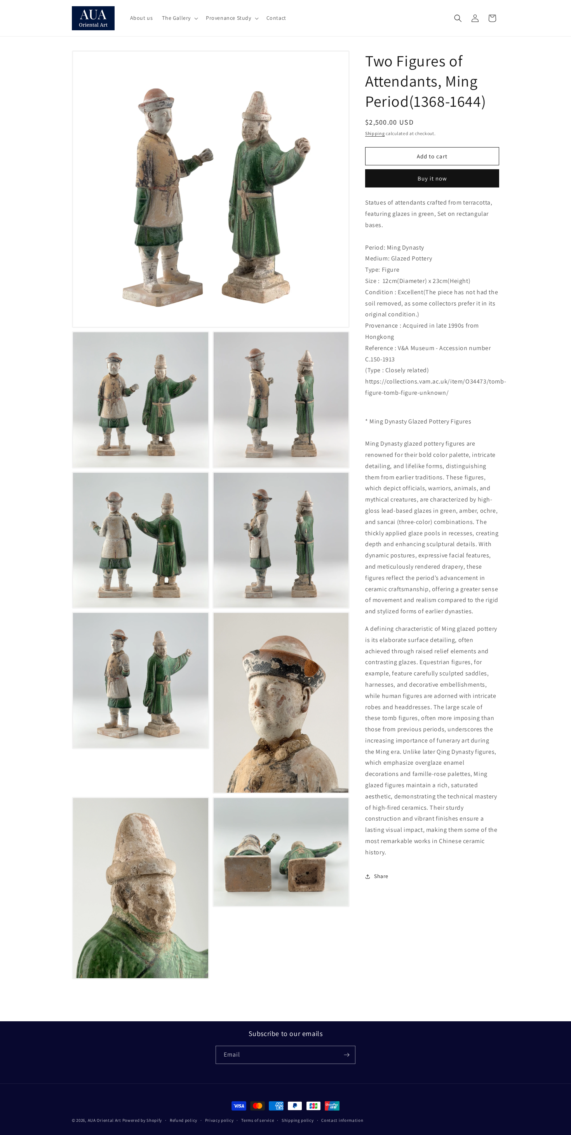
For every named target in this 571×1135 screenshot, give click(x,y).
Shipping (375, 133)
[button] (179, 18)
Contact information (342, 1120)
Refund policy (183, 1120)
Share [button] (381, 876)
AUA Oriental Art (104, 1120)
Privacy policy (219, 1120)
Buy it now (432, 178)
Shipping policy (298, 1120)
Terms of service (257, 1120)
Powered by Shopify (142, 1120)
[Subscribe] (346, 1055)
